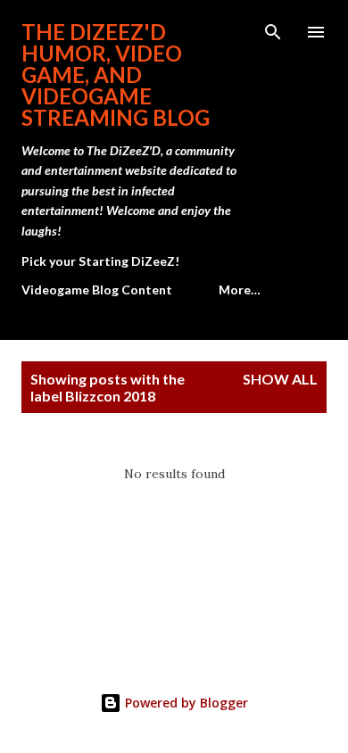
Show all (280, 378)
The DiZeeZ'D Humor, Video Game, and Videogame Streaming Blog (115, 74)
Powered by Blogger (184, 702)
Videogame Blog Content (96, 289)
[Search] (273, 32)
